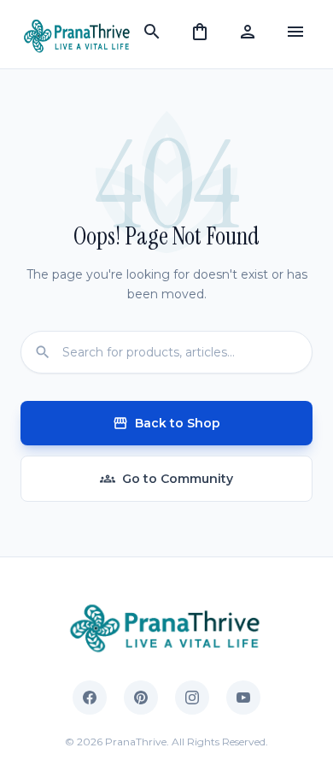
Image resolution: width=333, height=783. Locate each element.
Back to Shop (166, 423)
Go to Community (166, 478)
